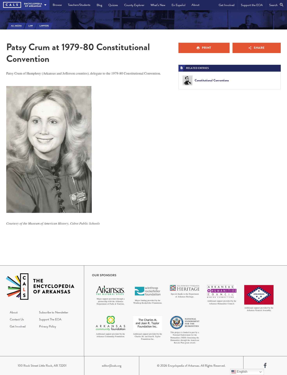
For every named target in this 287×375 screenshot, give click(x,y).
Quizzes (113, 5)
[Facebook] (265, 366)
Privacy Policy (47, 326)
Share (259, 47)
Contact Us (17, 319)
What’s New (158, 5)
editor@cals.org (111, 365)
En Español (178, 5)
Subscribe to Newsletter (53, 312)
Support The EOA (50, 319)
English (241, 371)
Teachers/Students (79, 5)
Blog (99, 5)
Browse (57, 5)
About (195, 5)
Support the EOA (252, 5)
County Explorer (134, 5)
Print (206, 47)
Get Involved (226, 5)
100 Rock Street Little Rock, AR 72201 (42, 365)
